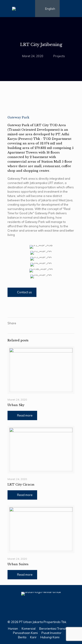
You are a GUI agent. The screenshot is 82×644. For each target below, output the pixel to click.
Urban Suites (18, 564)
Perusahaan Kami (25, 633)
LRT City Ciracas (21, 484)
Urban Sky (16, 405)
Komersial (29, 628)
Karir (33, 637)
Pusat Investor (51, 633)
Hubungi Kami (49, 637)
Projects (59, 56)
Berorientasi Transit (53, 628)
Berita (22, 637)
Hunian (13, 628)
